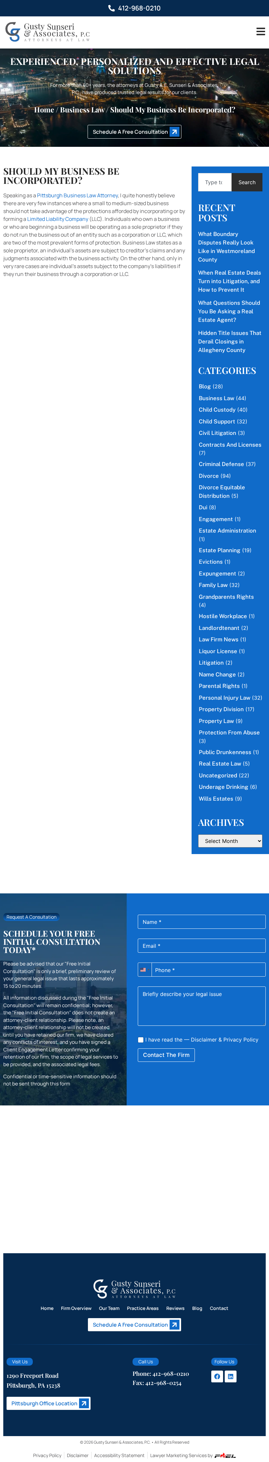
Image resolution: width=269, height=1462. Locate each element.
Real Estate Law (220, 763)
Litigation (211, 662)
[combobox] (215, 182)
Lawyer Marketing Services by (181, 1455)
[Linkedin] (231, 1376)
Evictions (211, 561)
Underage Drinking (223, 787)
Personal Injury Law (224, 697)
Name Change (217, 674)
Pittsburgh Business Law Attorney (77, 195)
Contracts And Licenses (230, 444)
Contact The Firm (166, 1055)
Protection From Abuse (229, 732)
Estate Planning (219, 550)
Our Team (109, 1308)
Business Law (82, 109)
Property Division (221, 709)
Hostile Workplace (223, 616)
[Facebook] (217, 1376)
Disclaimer (204, 1039)
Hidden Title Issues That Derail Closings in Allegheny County (229, 341)
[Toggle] (261, 31)
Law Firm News (218, 639)
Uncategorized (218, 775)
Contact (219, 1308)
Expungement (217, 573)
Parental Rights (219, 686)
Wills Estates (216, 798)
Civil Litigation (217, 433)
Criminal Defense (221, 464)
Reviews (175, 1308)
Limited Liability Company (57, 219)
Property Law (216, 721)
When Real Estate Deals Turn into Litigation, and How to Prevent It (229, 281)
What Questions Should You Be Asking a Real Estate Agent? (229, 311)
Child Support (217, 421)
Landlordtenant (219, 628)
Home (44, 109)
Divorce (209, 476)
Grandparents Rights (226, 597)
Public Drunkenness (225, 752)
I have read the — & (201, 1039)
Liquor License (218, 651)
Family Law (213, 585)
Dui (203, 507)
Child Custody (217, 409)
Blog (205, 386)
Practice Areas (143, 1308)
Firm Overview (76, 1308)
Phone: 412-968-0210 (161, 1373)
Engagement (216, 519)
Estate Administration (227, 530)
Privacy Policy (241, 1039)
